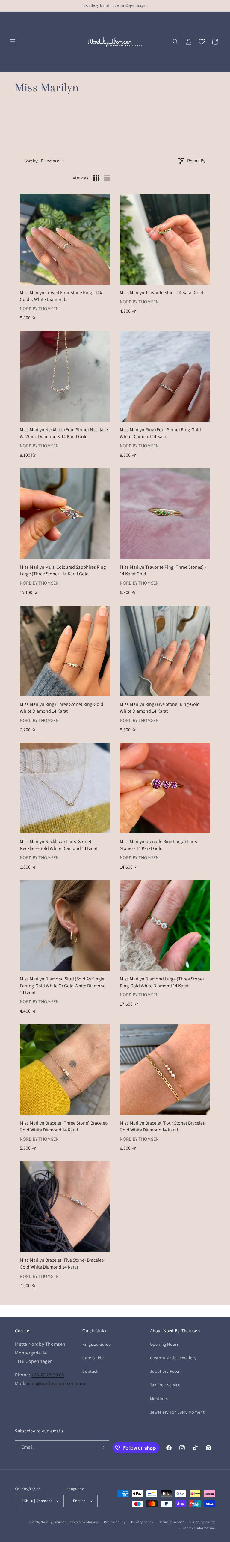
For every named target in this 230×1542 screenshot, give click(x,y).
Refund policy (114, 1522)
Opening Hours (164, 1344)
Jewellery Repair (166, 1371)
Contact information (199, 1528)
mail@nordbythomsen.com (56, 1383)
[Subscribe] (102, 1447)
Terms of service (171, 1522)
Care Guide (93, 1357)
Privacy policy (142, 1522)
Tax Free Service (165, 1384)
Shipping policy (202, 1522)
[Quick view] (104, 279)
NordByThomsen (53, 1522)
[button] (12, 41)
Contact (90, 1371)
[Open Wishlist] (201, 41)
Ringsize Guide (96, 1344)
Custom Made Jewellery (173, 1357)
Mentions (159, 1398)
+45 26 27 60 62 (47, 1375)
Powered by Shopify (82, 1522)
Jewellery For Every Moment (177, 1412)
